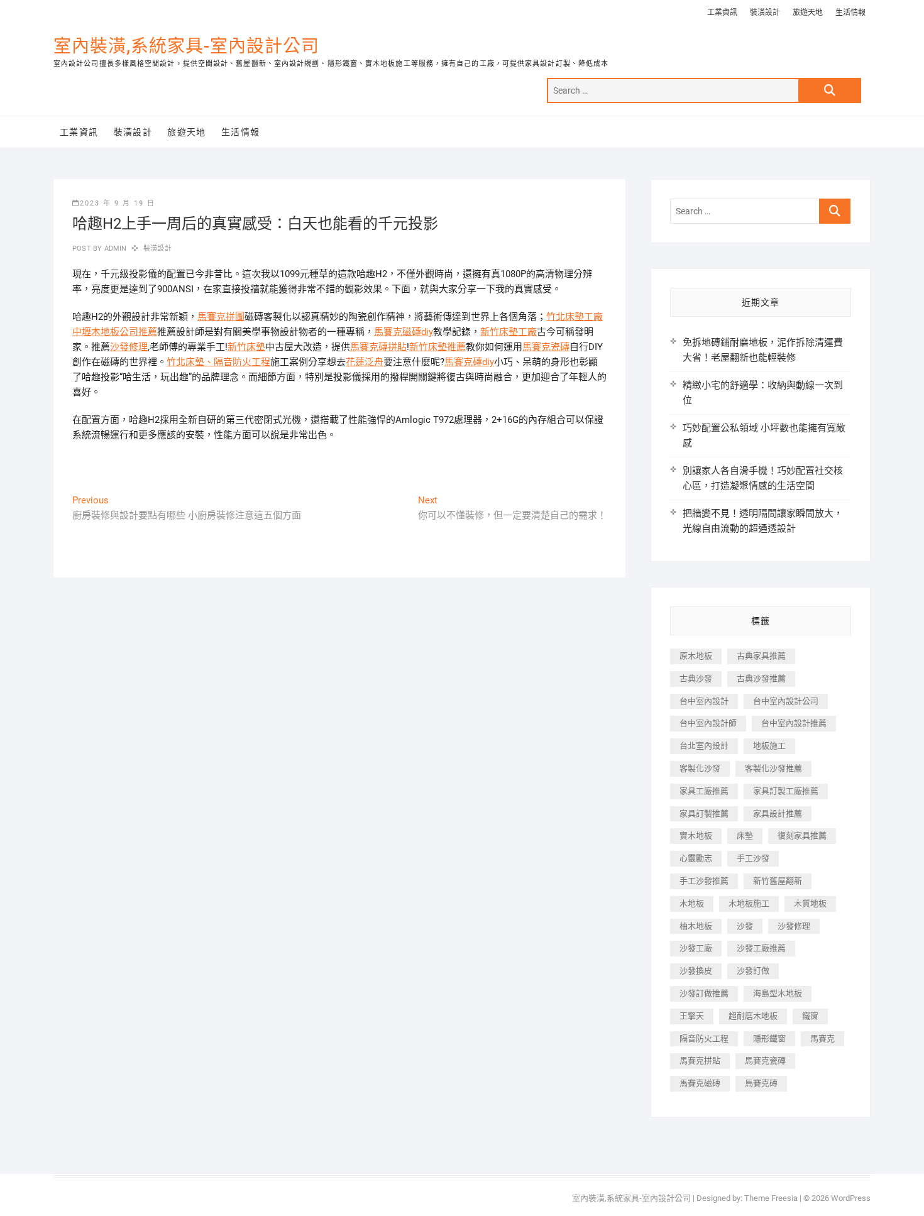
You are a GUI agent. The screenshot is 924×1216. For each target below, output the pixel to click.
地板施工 (769, 745)
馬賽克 (822, 1038)
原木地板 (695, 655)
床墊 (745, 835)
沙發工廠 (695, 948)
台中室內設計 (704, 701)
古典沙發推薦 (761, 678)
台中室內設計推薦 (794, 723)
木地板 (691, 903)
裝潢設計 (765, 12)
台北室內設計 (704, 745)
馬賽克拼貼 (699, 1060)
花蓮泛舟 (364, 362)
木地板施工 (749, 903)
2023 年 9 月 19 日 (117, 203)
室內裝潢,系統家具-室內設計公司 (186, 46)
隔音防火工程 (242, 362)
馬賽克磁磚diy (403, 331)
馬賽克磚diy (469, 362)
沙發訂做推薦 (704, 993)
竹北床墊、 (190, 362)
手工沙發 (753, 858)
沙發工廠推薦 (761, 948)
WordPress (851, 1198)
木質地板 (810, 903)
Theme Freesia (771, 1198)
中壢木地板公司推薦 (114, 331)
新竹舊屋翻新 (777, 880)
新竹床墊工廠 (508, 331)
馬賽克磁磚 (699, 1083)
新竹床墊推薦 (437, 347)
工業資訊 (722, 12)
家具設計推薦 (777, 813)
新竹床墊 (246, 347)
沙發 (745, 926)
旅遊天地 (808, 12)
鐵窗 (810, 1016)
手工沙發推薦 (704, 880)
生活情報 (850, 12)
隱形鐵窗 (769, 1038)
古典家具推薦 (761, 655)
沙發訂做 (753, 970)
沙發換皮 (695, 970)
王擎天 (691, 1016)
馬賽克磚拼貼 (378, 347)
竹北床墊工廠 (574, 316)
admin (114, 248)
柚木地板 (695, 926)
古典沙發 (695, 678)
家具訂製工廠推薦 (785, 791)
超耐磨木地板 (753, 1016)
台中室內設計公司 (785, 701)
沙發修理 (129, 347)
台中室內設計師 (708, 723)
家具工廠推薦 (704, 791)
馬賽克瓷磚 (545, 347)
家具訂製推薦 (704, 813)
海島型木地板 (777, 993)
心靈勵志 (695, 858)
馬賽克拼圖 (221, 316)
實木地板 (695, 835)
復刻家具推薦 (802, 835)
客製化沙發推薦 (773, 768)
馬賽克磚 (761, 1083)
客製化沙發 (699, 768)
